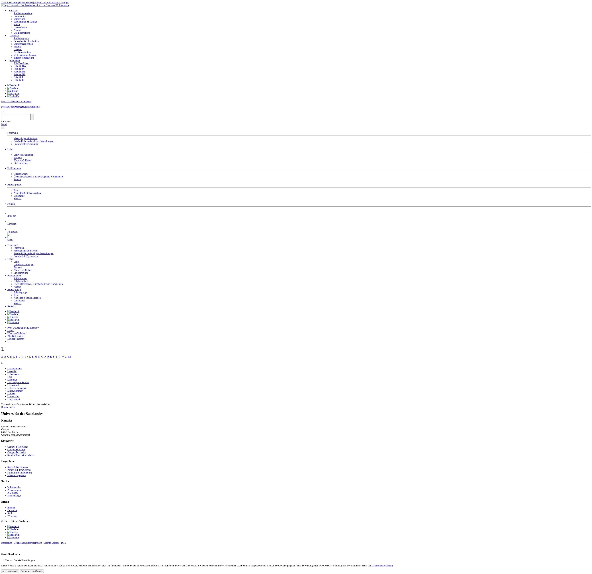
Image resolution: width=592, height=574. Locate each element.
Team (16, 190)
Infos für (13, 10)
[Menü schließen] (2, 127)
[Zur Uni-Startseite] (28, 5)
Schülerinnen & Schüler (25, 21)
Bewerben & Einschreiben (26, 41)
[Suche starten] (31, 115)
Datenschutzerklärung (382, 565)
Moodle (17, 46)
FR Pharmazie (62, 5)
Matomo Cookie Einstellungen (20, 560)
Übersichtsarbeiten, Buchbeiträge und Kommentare (38, 176)
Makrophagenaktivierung (26, 138)
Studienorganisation (23, 44)
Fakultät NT (19, 74)
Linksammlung (21, 163)
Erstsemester (20, 16)
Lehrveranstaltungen (23, 154)
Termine (18, 157)
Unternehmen (20, 27)
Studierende (19, 19)
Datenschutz (20, 542)
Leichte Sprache (51, 542)
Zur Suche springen (31, 2)
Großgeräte (19, 195)
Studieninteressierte (23, 13)
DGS (63, 542)
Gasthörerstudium (22, 52)
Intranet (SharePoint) (24, 57)
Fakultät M (19, 69)
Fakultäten (15, 60)
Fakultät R (19, 80)
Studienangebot (21, 38)
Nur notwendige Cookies (32, 571)
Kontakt (17, 198)
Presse (17, 24)
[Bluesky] (12, 90)
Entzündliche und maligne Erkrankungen (33, 141)
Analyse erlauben (10, 571)
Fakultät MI (19, 71)
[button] (5, 121)
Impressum (6, 542)
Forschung (12, 133)
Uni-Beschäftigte (22, 32)
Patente (17, 179)
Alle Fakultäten (21, 63)
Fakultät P (18, 77)
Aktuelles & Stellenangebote (27, 193)
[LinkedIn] (13, 96)
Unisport (18, 49)
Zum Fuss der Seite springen (55, 2)
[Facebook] (13, 85)
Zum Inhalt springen (11, 2)
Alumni (17, 30)
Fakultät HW (20, 66)
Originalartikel (21, 174)
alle (69, 356)
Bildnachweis (7, 407)
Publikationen (14, 168)
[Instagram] (13, 93)
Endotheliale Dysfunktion (26, 144)
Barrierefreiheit (34, 542)
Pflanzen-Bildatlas (22, 160)
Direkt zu (14, 35)
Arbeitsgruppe (14, 184)
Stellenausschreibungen (25, 55)
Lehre (10, 149)
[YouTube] (13, 88)
